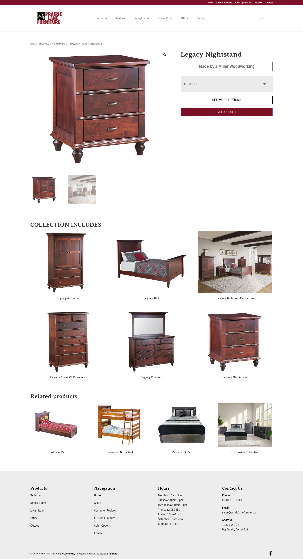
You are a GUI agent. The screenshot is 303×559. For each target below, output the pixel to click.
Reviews (258, 3)
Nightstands (58, 44)
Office (184, 18)
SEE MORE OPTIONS (226, 100)
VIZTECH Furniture (108, 553)
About (210, 3)
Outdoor (201, 18)
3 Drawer (73, 44)
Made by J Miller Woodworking (226, 66)
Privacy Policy (68, 553)
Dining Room (38, 503)
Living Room (165, 18)
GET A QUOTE (227, 112)
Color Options (241, 3)
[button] (165, 55)
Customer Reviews (105, 510)
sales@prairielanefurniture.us (240, 512)
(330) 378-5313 (232, 500)
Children (120, 18)
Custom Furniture (224, 3)
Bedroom (101, 18)
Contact (269, 3)
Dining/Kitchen (141, 18)
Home (33, 44)
